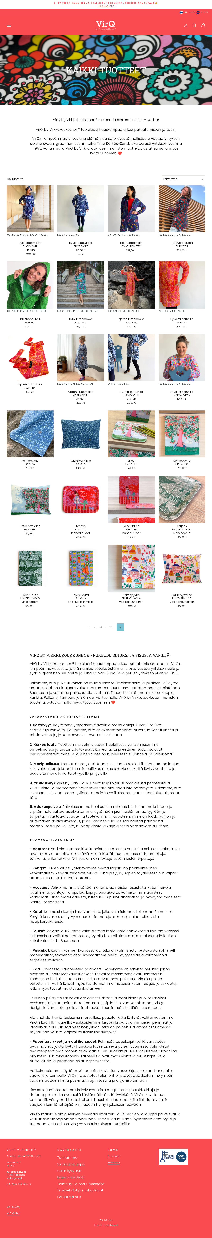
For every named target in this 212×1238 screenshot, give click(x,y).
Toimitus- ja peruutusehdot (80, 1184)
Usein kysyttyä (69, 1170)
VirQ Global (13, 1213)
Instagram (114, 1162)
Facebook (113, 1156)
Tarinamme (67, 1157)
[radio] (8, 235)
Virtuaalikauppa (71, 1164)
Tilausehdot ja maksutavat (80, 1190)
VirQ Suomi (13, 1207)
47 (110, 627)
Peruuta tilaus (69, 1197)
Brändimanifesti (70, 1177)
